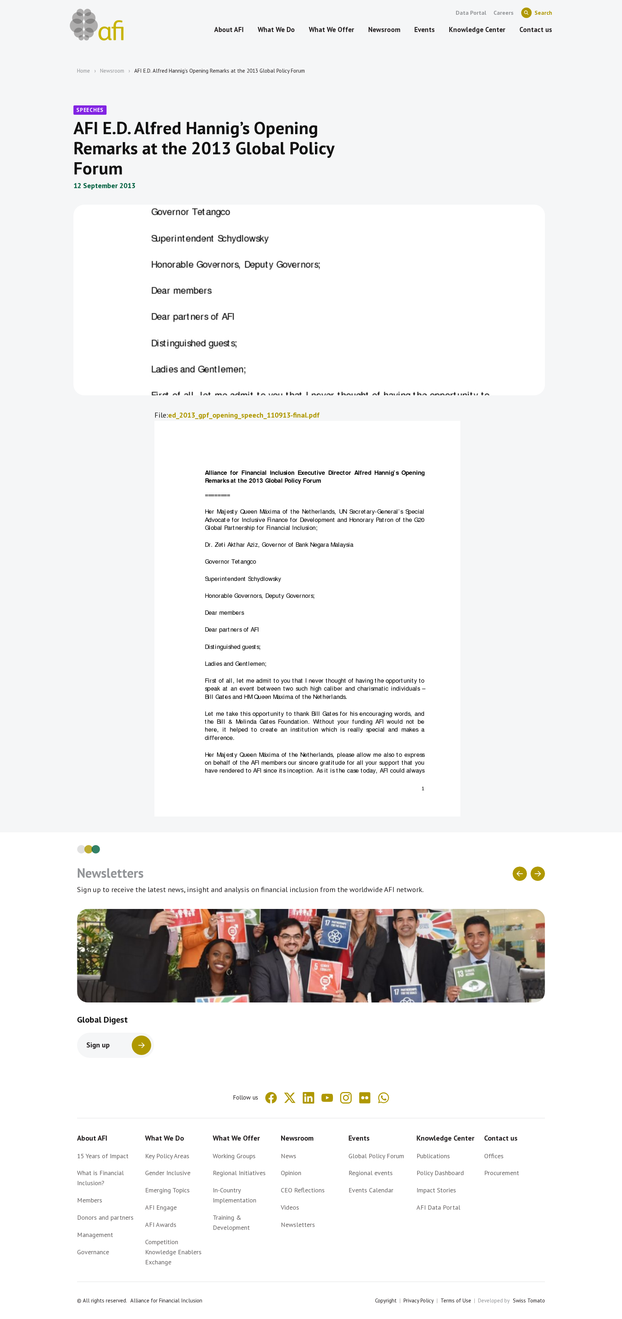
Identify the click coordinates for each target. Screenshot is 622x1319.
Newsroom (112, 70)
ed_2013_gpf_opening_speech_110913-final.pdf (244, 415)
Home (83, 70)
